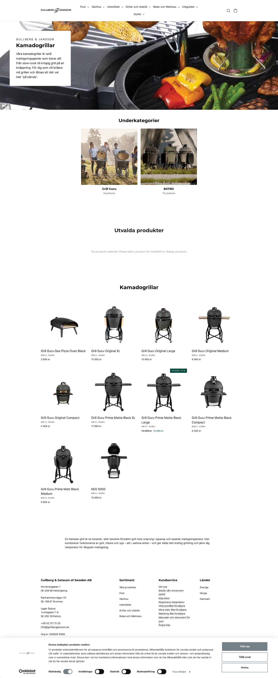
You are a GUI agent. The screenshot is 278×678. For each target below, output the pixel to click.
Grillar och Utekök (129, 610)
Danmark (205, 599)
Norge (203, 593)
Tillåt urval (245, 657)
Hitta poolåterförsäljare (172, 605)
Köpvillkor (164, 598)
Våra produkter (127, 587)
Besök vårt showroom (171, 590)
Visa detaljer (179, 671)
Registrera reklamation (172, 602)
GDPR (162, 594)
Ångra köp (164, 625)
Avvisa (244, 667)
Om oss (163, 586)
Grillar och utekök (137, 6)
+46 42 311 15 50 (50, 623)
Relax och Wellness (165, 6)
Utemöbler (114, 6)
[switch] (99, 671)
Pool (83, 6)
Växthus (97, 6)
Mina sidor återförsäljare (173, 609)
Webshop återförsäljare (172, 613)
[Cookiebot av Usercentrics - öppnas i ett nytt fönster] (27, 671)
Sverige (204, 587)
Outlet (138, 14)
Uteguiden (188, 6)
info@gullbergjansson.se (55, 627)
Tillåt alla (245, 646)
